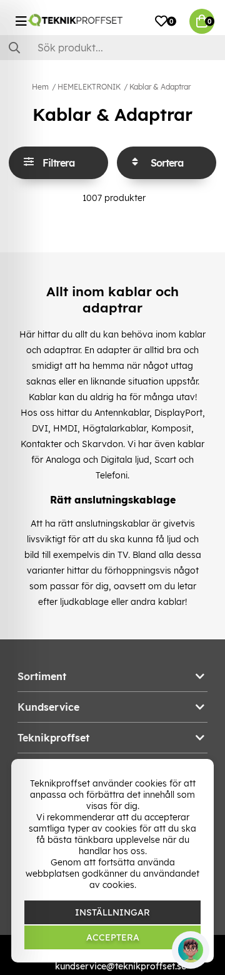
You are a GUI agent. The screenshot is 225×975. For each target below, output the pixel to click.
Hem (40, 86)
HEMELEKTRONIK (89, 86)
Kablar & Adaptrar (160, 86)
